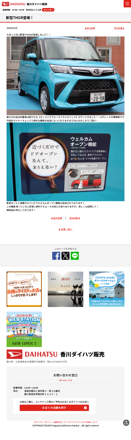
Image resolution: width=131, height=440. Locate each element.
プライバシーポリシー (43, 422)
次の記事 (118, 28)
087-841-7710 (65, 380)
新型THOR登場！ (20, 17)
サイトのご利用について (87, 422)
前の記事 (91, 28)
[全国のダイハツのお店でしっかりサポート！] (24, 289)
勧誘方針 (58, 422)
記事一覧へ (66, 229)
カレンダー (48, 9)
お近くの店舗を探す (54, 407)
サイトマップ (69, 422)
